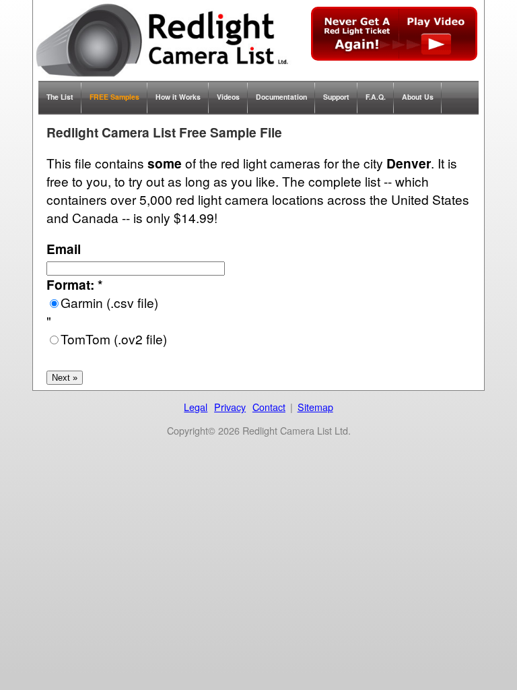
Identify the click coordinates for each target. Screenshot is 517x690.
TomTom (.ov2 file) (114, 339)
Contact (268, 407)
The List (59, 97)
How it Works (178, 97)
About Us (418, 97)
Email (63, 248)
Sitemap (315, 407)
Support (336, 97)
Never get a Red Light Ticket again (394, 34)
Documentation (281, 97)
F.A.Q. (376, 97)
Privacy (230, 407)
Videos (228, 97)
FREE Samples (114, 97)
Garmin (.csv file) (109, 302)
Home (162, 40)
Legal (195, 407)
